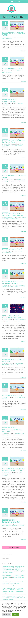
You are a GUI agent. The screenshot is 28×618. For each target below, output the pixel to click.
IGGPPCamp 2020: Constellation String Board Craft (12, 429)
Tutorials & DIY (14, 181)
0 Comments (8, 38)
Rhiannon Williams (8, 217)
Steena (5, 103)
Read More (23, 50)
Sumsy (5, 36)
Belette (5, 285)
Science (15, 525)
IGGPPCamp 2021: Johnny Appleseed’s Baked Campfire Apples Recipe (13, 591)
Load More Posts (14, 547)
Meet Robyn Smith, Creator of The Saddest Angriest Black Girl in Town (13, 571)
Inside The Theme (9, 321)
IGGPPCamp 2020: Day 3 (12, 249)
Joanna (5, 179)
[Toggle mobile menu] (25, 5)
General (24, 217)
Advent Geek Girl (7, 472)
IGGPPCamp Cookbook (16, 145)
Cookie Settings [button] (6, 614)
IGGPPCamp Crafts (6, 181)
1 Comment (8, 104)
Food (21, 144)
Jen (4, 363)
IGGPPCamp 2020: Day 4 (12, 69)
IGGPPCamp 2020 (6, 145)
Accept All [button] (15, 614)
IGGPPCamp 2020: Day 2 (12, 395)
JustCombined (7, 144)
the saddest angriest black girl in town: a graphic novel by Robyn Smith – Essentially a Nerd (13, 568)
